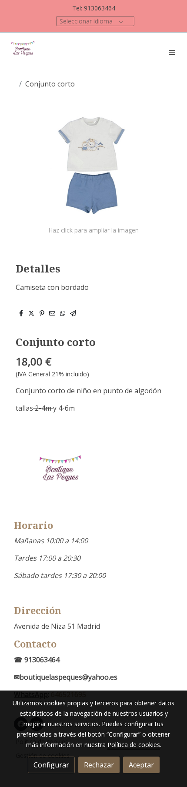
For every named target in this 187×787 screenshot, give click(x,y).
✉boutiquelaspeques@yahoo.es (65, 677)
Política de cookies (133, 745)
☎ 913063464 (37, 659)
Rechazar (99, 765)
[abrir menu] (172, 52)
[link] (24, 52)
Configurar (51, 765)
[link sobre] (93, 480)
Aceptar (141, 765)
